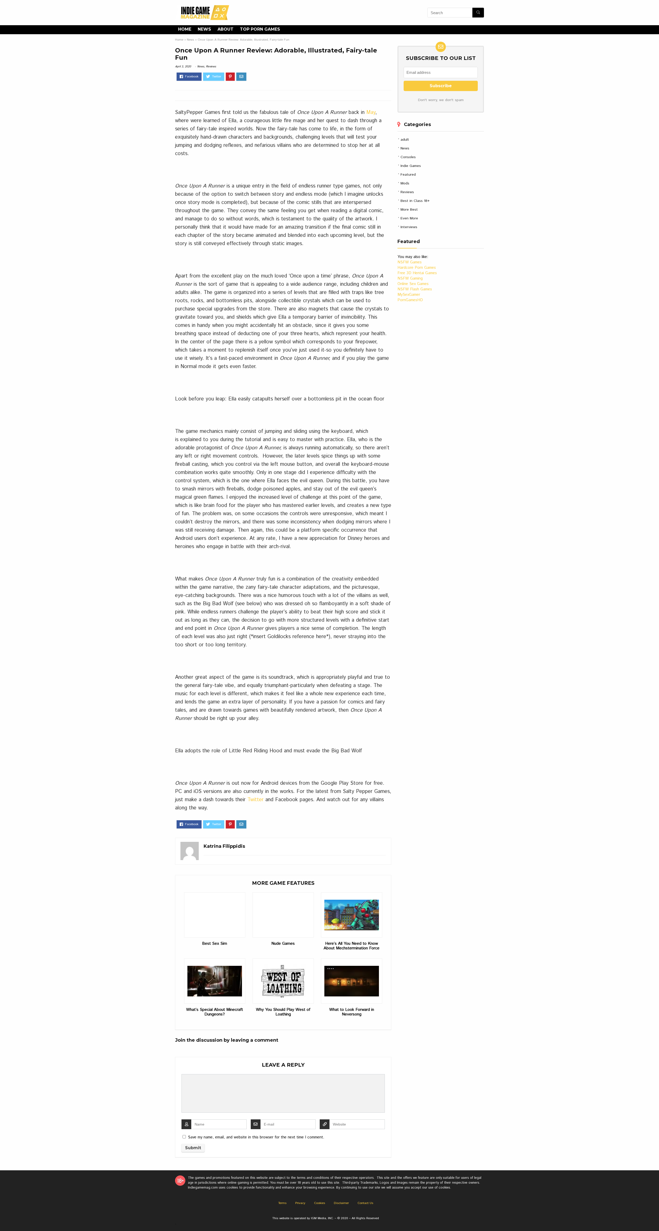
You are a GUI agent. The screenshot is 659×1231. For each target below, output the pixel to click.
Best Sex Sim (214, 943)
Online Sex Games (413, 284)
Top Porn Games (260, 29)
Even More (409, 218)
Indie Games (411, 165)
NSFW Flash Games (414, 289)
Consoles (408, 157)
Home (184, 29)
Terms (282, 1203)
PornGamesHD (410, 300)
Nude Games (283, 943)
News (204, 29)
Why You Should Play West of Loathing (283, 1012)
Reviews (211, 67)
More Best (409, 209)
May (370, 112)
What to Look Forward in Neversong (351, 1012)
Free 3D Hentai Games (417, 273)
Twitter (255, 800)
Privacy (300, 1203)
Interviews (409, 227)
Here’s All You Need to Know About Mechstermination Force (351, 946)
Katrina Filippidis (224, 846)
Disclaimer (341, 1203)
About (225, 29)
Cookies (319, 1203)
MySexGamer (408, 294)
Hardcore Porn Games (416, 267)
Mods (405, 183)
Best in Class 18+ (415, 200)
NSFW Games (409, 262)
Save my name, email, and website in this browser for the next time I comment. (256, 1137)
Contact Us (365, 1203)
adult (405, 139)
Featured (408, 174)
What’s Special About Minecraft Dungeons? (214, 1012)
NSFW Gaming (410, 278)
